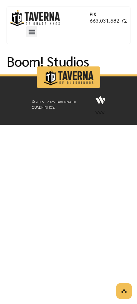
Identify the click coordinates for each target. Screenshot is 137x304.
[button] (31, 31)
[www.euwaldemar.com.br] (100, 100)
